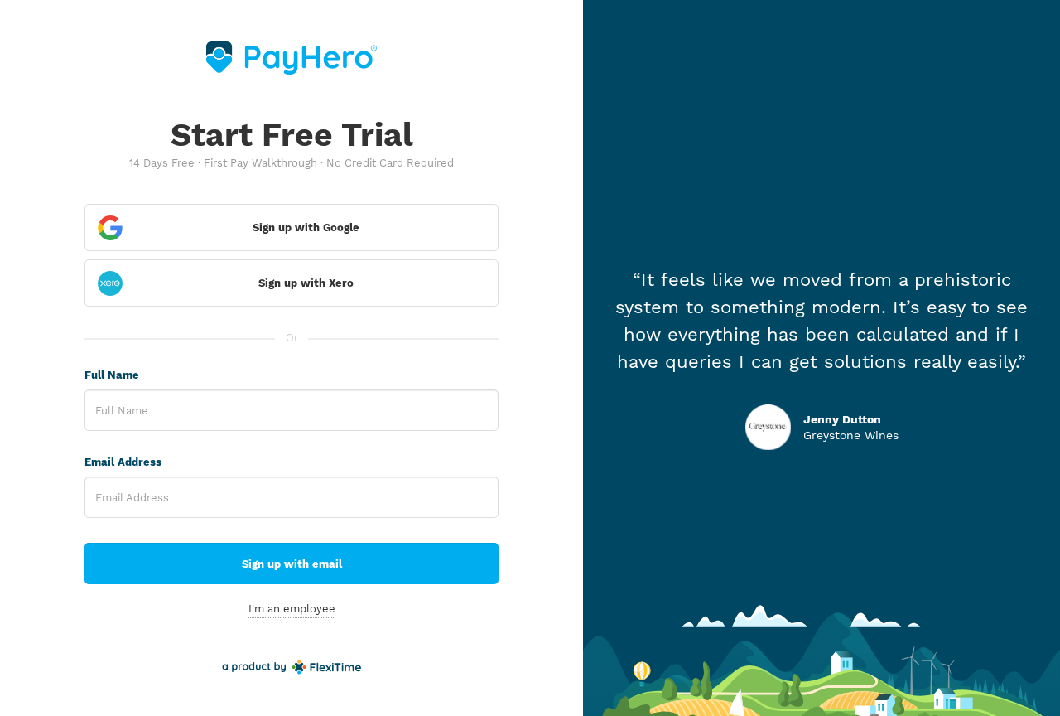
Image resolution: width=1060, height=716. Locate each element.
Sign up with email (292, 564)
